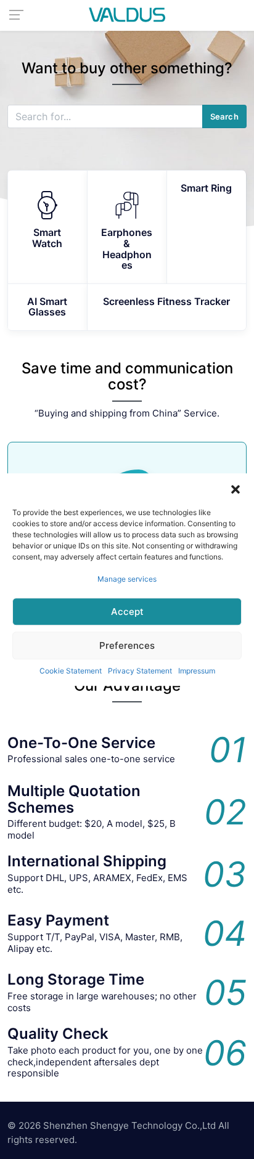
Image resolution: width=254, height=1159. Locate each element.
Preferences (127, 645)
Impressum (196, 670)
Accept (127, 611)
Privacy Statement (140, 670)
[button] (235, 488)
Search (224, 116)
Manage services (127, 579)
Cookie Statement (70, 670)
